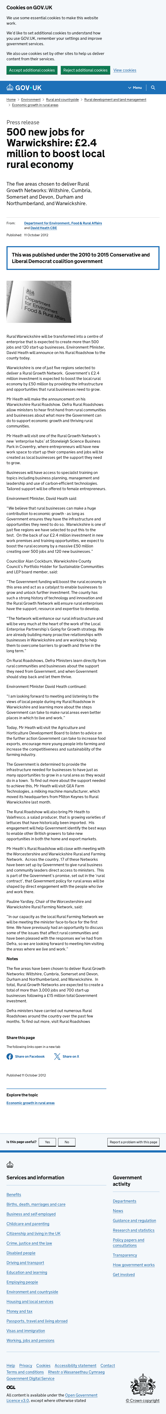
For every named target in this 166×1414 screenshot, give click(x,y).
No (70, 1142)
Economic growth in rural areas (35, 105)
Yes (50, 1142)
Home (11, 99)
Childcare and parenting (27, 1223)
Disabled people (20, 1252)
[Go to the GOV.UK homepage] (24, 88)
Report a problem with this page (133, 1142)
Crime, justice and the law (29, 1243)
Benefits (13, 1194)
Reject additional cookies (85, 70)
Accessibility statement (75, 1365)
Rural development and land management (115, 99)
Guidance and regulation (134, 1220)
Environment (31, 99)
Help (10, 1365)
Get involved (124, 1274)
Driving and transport (25, 1262)
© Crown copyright (143, 1400)
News (118, 1210)
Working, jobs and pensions (30, 1340)
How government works (134, 1264)
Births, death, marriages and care (35, 1204)
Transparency (125, 1255)
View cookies (124, 70)
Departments (124, 1201)
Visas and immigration (25, 1330)
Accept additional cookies (32, 70)
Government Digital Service (30, 1378)
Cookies (43, 1365)
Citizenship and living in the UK (33, 1233)
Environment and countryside (32, 1291)
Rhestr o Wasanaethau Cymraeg (76, 1371)
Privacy (25, 1365)
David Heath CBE (43, 228)
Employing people (22, 1282)
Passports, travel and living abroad (37, 1320)
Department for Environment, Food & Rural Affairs (63, 223)
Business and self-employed (31, 1214)
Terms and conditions (25, 1371)
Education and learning (26, 1272)
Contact (108, 1365)
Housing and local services (29, 1301)
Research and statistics (134, 1230)
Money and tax (19, 1311)
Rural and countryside (62, 99)
